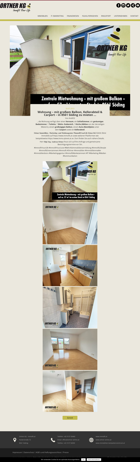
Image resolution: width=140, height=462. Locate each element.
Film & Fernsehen (90, 16)
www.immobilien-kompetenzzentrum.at (110, 443)
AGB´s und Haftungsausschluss (48, 452)
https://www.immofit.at (62, 135)
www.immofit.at (101, 436)
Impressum (17, 452)
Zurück (70, 418)
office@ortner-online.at (70, 440)
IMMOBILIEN (43, 16)
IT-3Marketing (57, 16)
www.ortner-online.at (103, 440)
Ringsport (106, 16)
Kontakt (134, 16)
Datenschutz (29, 452)
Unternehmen (120, 16)
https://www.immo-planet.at (59, 138)
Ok (83, 459)
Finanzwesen (73, 16)
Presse (66, 452)
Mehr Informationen (94, 459)
